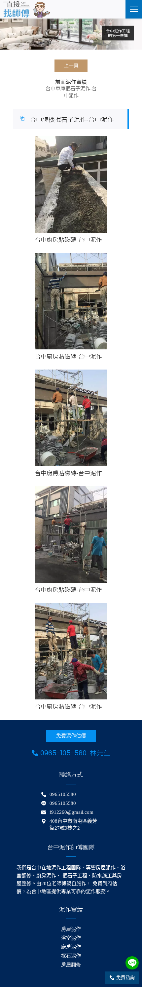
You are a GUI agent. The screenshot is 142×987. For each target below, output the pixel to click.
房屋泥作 (71, 929)
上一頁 (71, 65)
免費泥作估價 (71, 735)
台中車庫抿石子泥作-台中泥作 (71, 92)
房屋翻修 (71, 964)
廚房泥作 (71, 947)
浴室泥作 (71, 938)
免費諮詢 (125, 977)
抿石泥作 (71, 956)
